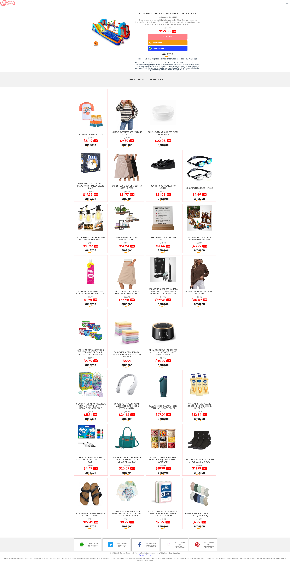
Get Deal (167, 36)
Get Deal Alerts (159, 48)
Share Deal (155, 42)
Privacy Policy (145, 555)
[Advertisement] (199, 118)
